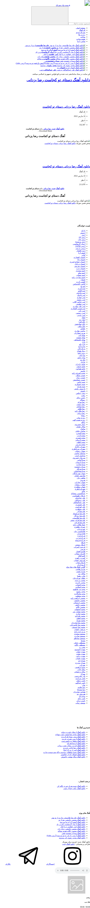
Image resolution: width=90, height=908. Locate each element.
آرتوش (82, 233)
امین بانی (81, 311)
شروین (82, 480)
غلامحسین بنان (79, 531)
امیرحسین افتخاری (78, 309)
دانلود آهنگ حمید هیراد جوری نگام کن (71, 786)
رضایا (83, 416)
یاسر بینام (81, 698)
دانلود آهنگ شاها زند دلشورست (73, 741)
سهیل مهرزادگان (78, 473)
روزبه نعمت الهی (78, 420)
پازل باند (82, 344)
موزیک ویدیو (80, 32)
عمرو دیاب (81, 529)
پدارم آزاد (81, 346)
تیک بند (82, 360)
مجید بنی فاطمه (79, 589)
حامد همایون (80, 369)
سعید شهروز (80, 438)
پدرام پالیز (81, 349)
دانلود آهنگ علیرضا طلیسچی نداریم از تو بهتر (68, 818)
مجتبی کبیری (80, 583)
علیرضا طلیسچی (78, 518)
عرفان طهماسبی (78, 496)
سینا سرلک (81, 469)
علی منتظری (80, 509)
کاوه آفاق (81, 556)
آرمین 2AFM (80, 246)
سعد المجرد (80, 433)
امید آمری (81, 289)
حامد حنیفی (80, 367)
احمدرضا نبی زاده (78, 277)
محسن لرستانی (79, 603)
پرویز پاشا (81, 353)
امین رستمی (80, 313)
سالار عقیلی (80, 427)
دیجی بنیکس (80, 393)
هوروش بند (81, 694)
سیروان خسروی (79, 458)
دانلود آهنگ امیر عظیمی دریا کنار (72, 827)
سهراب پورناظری (78, 449)
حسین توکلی (80, 375)
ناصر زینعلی (80, 681)
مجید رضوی (80, 592)
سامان (82, 429)
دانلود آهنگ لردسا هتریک (76, 743)
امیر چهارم (81, 297)
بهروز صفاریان (79, 333)
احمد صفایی (80, 275)
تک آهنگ (82, 30)
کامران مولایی (79, 554)
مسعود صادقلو (79, 638)
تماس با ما (81, 41)
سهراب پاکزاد (80, 447)
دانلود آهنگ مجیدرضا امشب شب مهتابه (70, 734)
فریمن (82, 549)
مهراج (83, 674)
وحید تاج (82, 696)
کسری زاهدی (80, 558)
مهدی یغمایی (80, 658)
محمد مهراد (80, 621)
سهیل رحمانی (80, 451)
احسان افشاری (79, 257)
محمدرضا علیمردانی (77, 625)
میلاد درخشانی (79, 672)
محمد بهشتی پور (79, 612)
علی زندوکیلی (80, 500)
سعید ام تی (81, 436)
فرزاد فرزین (80, 538)
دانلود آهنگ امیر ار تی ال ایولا (74, 750)
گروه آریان (81, 565)
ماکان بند (81, 574)
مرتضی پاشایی (79, 629)
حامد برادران (80, 364)
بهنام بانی (81, 335)
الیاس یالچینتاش (79, 284)
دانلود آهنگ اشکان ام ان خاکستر (73, 755)
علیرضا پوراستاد (79, 514)
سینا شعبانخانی (79, 471)
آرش (83, 235)
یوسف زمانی (80, 703)
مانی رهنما (81, 576)
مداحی (82, 37)
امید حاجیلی (80, 293)
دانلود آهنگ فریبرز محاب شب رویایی (71, 746)
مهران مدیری (80, 663)
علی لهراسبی (80, 507)
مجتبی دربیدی (80, 580)
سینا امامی (81, 460)
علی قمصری (80, 505)
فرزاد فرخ (81, 536)
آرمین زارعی (80, 248)
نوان (83, 685)
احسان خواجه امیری (77, 262)
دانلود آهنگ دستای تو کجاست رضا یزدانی (58, 80)
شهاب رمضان (80, 485)
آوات (83, 255)
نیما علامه (81, 687)
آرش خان (81, 240)
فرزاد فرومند (80, 540)
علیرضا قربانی (79, 522)
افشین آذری (80, 282)
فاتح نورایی (81, 534)
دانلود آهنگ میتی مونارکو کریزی (73, 737)
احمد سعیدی (80, 271)
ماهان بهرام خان (79, 578)
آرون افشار (81, 251)
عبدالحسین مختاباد (78, 494)
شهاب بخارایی (80, 482)
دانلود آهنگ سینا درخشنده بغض (73, 833)
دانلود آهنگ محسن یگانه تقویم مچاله (71, 831)
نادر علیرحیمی (79, 676)
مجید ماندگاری (79, 594)
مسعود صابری (79, 636)
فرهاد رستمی (80, 545)
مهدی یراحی (80, 656)
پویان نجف (81, 358)
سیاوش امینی (80, 456)
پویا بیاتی (82, 355)
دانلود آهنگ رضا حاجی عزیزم (74, 748)
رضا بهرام (81, 402)
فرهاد (83, 543)
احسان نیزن (80, 268)
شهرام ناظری (80, 489)
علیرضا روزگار (79, 516)
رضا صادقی (80, 407)
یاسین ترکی (80, 701)
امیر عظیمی (80, 304)
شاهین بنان (81, 478)
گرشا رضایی (80, 563)
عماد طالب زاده (79, 525)
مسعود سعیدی (79, 634)
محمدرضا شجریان (78, 623)
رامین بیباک (81, 398)
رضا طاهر (81, 409)
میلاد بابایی (81, 670)
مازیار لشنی (80, 571)
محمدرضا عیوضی (78, 627)
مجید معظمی (80, 596)
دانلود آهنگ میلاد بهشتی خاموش (73, 757)
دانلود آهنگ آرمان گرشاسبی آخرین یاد (71, 824)
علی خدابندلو (80, 498)
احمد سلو (81, 273)
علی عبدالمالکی (79, 502)
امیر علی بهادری (79, 306)
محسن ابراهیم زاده (78, 598)
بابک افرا (82, 322)
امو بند (82, 286)
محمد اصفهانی (79, 609)
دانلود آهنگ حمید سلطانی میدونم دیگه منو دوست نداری (64, 752)
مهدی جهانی (80, 652)
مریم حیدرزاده (79, 632)
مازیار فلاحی (80, 569)
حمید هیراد (81, 387)
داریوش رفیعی (79, 389)
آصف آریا (81, 253)
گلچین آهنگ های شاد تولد (75, 567)
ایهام (83, 317)
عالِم (83, 491)
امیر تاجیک (81, 295)
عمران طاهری (79, 527)
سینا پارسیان (80, 462)
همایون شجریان (79, 692)
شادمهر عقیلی (79, 476)
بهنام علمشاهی (79, 340)
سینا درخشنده (80, 467)
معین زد (82, 647)
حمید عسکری (80, 384)
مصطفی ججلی (79, 643)
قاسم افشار (80, 551)
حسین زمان (80, 378)
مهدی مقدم (80, 654)
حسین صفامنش (79, 380)
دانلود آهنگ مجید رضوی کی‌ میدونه (72, 838)
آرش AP (82, 237)
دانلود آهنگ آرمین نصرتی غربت (73, 739)
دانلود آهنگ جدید (58, 129)
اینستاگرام (50, 864)
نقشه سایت (80, 39)
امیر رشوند (81, 300)
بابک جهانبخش (80, 324)
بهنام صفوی (80, 338)
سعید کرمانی (80, 440)
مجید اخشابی (80, 585)
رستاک (82, 400)
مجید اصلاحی (80, 587)
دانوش (82, 391)
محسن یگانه (80, 607)
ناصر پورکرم (80, 678)
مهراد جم (81, 661)
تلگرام (8, 864)
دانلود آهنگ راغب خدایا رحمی (74, 788)
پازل (83, 342)
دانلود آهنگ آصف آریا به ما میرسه (72, 822)
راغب (83, 395)
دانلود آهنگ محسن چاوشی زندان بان (71, 829)
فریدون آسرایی (79, 547)
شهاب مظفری (79, 487)
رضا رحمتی (80, 404)
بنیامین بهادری (79, 331)
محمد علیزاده (80, 616)
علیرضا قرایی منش (77, 520)
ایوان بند (82, 320)
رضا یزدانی (47, 129)
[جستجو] (49, 15)
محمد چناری (80, 614)
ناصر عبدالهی (80, 683)
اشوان (83, 280)
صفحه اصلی (80, 28)
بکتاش (82, 329)
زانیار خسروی (80, 424)
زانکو (83, 422)
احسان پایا (81, 260)
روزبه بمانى (80, 418)
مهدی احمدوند (80, 649)
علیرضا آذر (81, 511)
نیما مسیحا (81, 690)
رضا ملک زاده (80, 411)
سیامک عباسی (79, 453)
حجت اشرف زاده (78, 373)
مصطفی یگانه (80, 645)
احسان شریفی (79, 266)
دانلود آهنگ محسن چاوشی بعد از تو (72, 820)
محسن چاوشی (79, 600)
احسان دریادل (80, 264)
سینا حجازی (80, 465)
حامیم (83, 371)
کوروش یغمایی (79, 560)
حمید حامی (81, 382)
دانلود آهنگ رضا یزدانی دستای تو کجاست (66, 106)
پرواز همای (81, 351)
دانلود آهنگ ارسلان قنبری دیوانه (73, 732)
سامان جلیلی (80, 431)
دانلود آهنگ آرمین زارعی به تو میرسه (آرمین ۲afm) (66, 836)
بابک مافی (81, 326)
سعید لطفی (80, 442)
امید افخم (81, 291)
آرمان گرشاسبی (79, 244)
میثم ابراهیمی (80, 667)
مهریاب (82, 665)
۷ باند (83, 231)
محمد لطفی (80, 618)
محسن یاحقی (80, 605)
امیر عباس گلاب (79, 302)
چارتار (83, 362)
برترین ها (81, 35)
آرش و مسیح (80, 242)
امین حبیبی (81, 315)
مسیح (83, 641)
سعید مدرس (80, 444)
